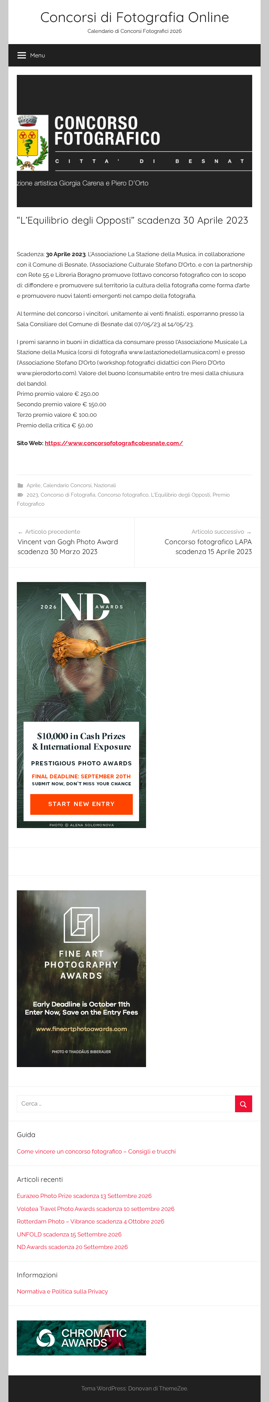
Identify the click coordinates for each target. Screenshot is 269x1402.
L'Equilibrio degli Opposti (180, 495)
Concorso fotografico (123, 495)
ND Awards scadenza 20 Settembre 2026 (72, 1246)
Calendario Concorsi (67, 485)
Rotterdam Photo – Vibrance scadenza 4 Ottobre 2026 (90, 1221)
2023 (32, 495)
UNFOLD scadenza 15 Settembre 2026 (69, 1234)
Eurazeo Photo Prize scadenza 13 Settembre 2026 (84, 1195)
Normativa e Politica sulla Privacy (62, 1291)
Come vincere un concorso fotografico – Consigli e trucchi (96, 1151)
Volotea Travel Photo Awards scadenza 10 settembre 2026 (95, 1208)
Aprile (34, 485)
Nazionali (105, 485)
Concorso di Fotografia (68, 495)
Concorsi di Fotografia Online (134, 17)
